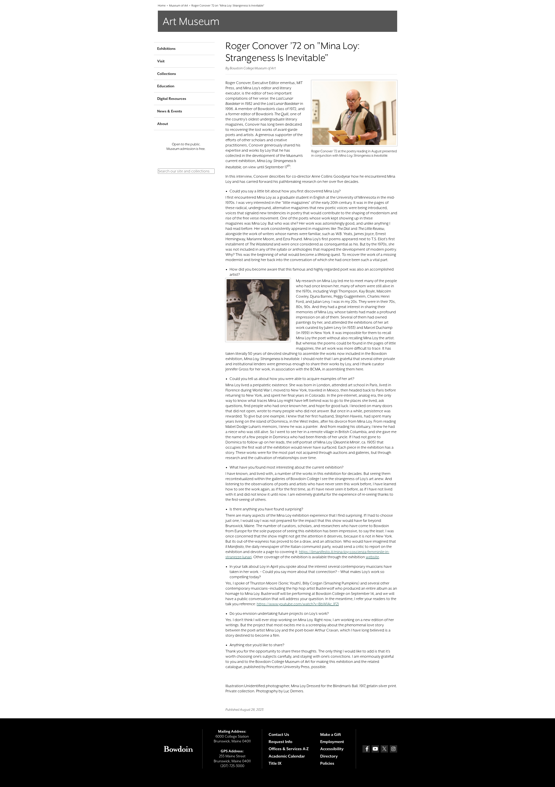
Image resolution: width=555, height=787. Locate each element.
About (162, 124)
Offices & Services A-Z (289, 748)
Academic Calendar (287, 756)
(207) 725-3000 (232, 766)
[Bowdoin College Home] (178, 749)
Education (165, 86)
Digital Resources (171, 99)
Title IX (275, 763)
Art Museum (191, 21)
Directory (329, 756)
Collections (166, 74)
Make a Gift (330, 734)
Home (162, 5)
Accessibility (332, 748)
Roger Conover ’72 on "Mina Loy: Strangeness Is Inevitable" (227, 5)
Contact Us (279, 734)
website (372, 557)
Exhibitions (166, 49)
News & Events (169, 111)
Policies (327, 763)
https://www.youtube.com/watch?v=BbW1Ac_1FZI (298, 604)
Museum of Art (178, 5)
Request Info (280, 741)
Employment (332, 741)
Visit (161, 61)
